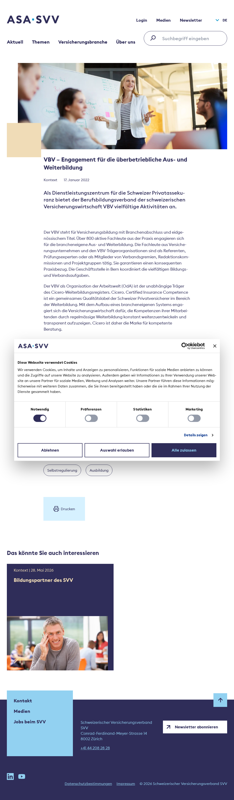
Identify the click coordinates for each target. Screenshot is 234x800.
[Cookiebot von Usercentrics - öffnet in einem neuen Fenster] (185, 345)
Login (141, 20)
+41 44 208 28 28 (95, 747)
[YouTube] (21, 776)
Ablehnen (50, 450)
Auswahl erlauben (117, 450)
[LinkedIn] (10, 776)
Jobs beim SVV (30, 721)
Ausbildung (99, 470)
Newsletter (191, 20)
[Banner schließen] (214, 346)
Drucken (68, 509)
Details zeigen (195, 435)
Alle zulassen (184, 450)
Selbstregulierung (62, 470)
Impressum (126, 783)
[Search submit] (154, 38)
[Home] (41, 20)
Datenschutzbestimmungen (88, 783)
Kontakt (23, 700)
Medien (163, 20)
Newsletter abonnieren (196, 726)
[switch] (91, 418)
